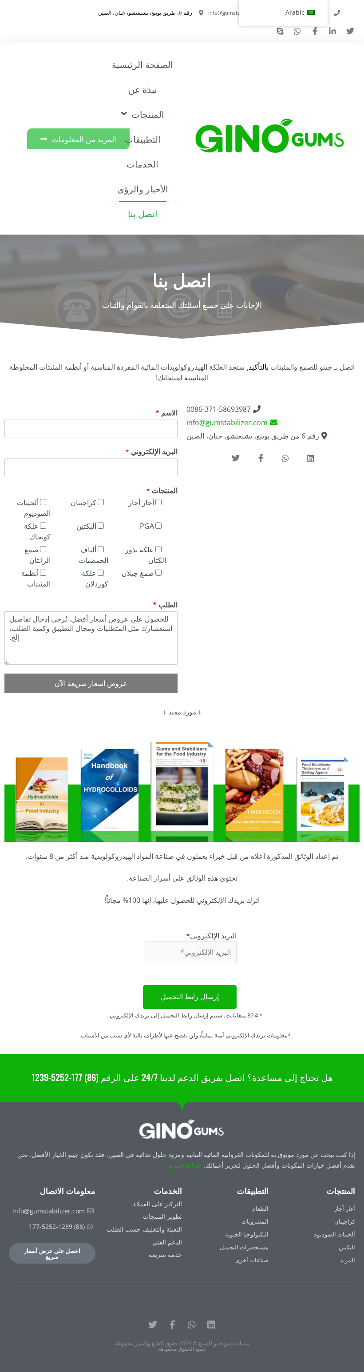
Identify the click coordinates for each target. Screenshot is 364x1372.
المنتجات (162, 490)
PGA (147, 526)
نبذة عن (142, 89)
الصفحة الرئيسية (142, 64)
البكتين (86, 526)
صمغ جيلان (138, 573)
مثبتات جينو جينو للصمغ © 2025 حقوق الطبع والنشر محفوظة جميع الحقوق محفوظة (182, 1346)
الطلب (165, 605)
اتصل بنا (143, 213)
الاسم (166, 413)
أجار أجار (141, 502)
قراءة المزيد (184, 1165)
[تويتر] (152, 1324)
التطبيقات (143, 138)
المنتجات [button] (147, 113)
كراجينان (83, 502)
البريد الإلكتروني (151, 451)
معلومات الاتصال (67, 1190)
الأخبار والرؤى (142, 188)
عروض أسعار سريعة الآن (91, 683)
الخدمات (142, 163)
